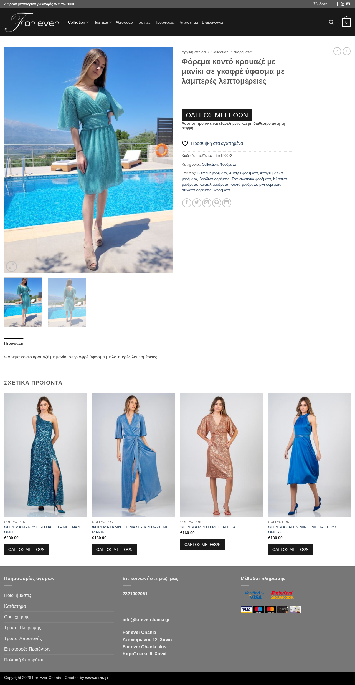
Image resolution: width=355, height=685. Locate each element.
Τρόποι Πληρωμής (22, 627)
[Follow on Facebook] (337, 4)
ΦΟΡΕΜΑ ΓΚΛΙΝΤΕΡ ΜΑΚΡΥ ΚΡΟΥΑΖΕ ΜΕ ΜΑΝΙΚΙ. (130, 530)
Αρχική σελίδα (194, 52)
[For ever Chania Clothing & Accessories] (32, 22)
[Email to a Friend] (206, 202)
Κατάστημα (188, 22)
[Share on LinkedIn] (226, 202)
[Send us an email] (348, 4)
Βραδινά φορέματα (214, 179)
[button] (320, 4)
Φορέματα (243, 52)
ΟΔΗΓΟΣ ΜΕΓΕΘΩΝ (217, 115)
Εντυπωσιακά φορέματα (251, 179)
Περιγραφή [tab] (13, 343)
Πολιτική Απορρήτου (24, 660)
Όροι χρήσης (16, 616)
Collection (76, 22)
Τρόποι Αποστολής (23, 638)
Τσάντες (144, 22)
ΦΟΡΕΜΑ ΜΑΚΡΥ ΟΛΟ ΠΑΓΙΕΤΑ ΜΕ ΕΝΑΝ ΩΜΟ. (42, 530)
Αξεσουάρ (124, 22)
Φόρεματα (222, 190)
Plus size (100, 22)
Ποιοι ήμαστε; (17, 595)
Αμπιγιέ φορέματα (243, 173)
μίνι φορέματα (270, 184)
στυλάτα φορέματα (197, 190)
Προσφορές (164, 22)
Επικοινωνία (212, 22)
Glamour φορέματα (212, 173)
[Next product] (337, 51)
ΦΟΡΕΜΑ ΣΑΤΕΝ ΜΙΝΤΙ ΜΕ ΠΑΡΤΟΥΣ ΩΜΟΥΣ (302, 530)
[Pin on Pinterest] (216, 202)
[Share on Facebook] (186, 202)
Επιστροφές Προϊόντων (27, 649)
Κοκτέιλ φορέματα (213, 184)
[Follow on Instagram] (342, 4)
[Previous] (14, 160)
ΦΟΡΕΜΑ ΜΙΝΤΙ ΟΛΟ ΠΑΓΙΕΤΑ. (208, 527)
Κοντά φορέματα (243, 184)
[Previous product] (347, 51)
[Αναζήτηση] (331, 22)
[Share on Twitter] (196, 202)
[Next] (163, 160)
